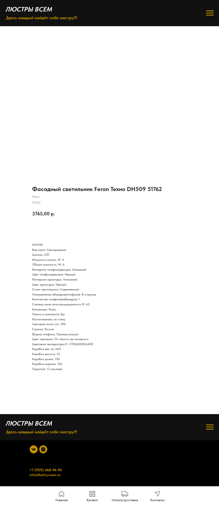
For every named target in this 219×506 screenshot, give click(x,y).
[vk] (34, 449)
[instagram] (43, 449)
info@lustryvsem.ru (44, 475)
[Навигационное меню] (210, 13)
